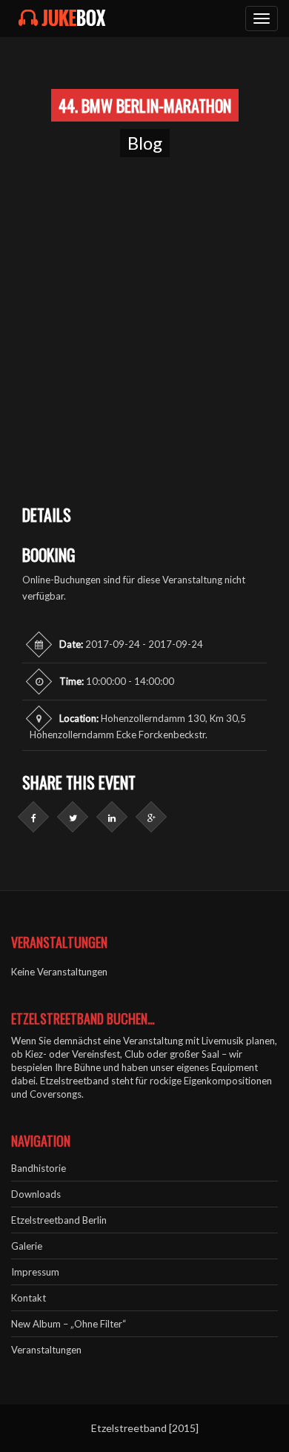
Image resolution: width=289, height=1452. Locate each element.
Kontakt (28, 1298)
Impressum (35, 1272)
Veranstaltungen (46, 1350)
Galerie (26, 1246)
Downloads (36, 1194)
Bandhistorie (38, 1168)
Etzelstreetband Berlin (59, 1220)
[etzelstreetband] (62, 18)
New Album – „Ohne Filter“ (68, 1324)
